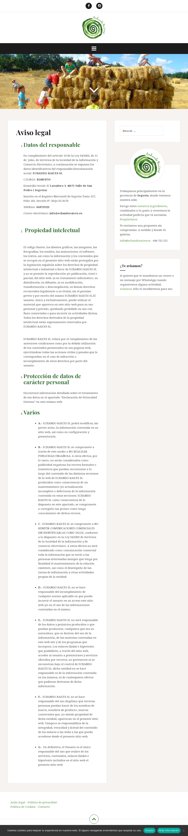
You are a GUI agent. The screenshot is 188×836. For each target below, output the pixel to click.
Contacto (44, 806)
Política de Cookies (22, 806)
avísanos (126, 289)
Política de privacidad (42, 802)
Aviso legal (17, 802)
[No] (183, 830)
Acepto (149, 830)
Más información (169, 830)
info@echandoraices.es (135, 240)
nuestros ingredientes (152, 206)
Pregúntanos (128, 219)
